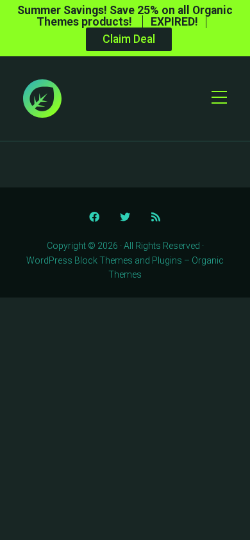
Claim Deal (129, 39)
